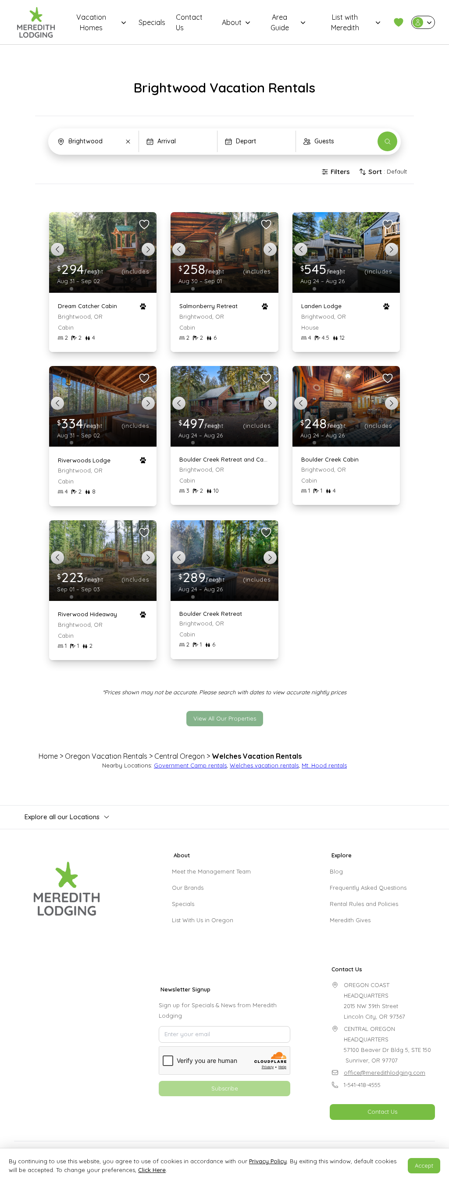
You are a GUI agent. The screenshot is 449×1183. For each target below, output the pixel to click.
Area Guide (280, 22)
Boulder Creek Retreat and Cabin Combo (224, 459)
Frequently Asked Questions (368, 887)
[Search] (387, 141)
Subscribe (224, 1088)
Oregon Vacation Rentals (106, 756)
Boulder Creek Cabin (330, 459)
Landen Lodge (321, 305)
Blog (336, 871)
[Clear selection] (128, 141)
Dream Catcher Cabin (87, 305)
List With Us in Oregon (202, 920)
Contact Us (189, 22)
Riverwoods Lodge (84, 460)
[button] (398, 22)
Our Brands (187, 887)
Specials (152, 22)
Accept (424, 1165)
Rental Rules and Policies (364, 903)
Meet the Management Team (211, 871)
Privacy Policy (268, 1161)
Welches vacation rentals (264, 765)
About (232, 22)
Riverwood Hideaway (87, 614)
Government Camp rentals (190, 765)
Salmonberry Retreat (208, 305)
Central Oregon (179, 756)
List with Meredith (345, 22)
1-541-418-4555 (362, 1084)
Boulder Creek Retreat (210, 613)
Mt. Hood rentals (324, 765)
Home (48, 756)
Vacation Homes (91, 22)
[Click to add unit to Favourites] (144, 224)
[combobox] (94, 142)
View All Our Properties (224, 718)
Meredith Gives (350, 920)
